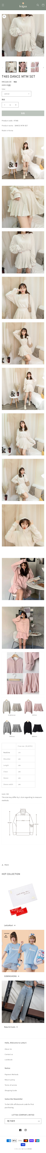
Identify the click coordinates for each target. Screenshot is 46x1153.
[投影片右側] (43, 67)
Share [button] (6, 865)
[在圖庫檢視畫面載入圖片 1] (11, 67)
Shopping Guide (11, 1090)
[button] (3, 5)
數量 (3, 100)
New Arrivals (9, 1027)
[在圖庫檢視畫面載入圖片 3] (23, 67)
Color (3, 89)
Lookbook (9, 1060)
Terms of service (11, 1085)
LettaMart (8, 925)
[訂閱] (38, 1121)
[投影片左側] (2, 67)
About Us (8, 1049)
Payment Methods (11, 1074)
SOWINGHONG (10, 976)
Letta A (20, 1148)
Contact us (9, 1054)
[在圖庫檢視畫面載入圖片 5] (34, 67)
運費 (9, 85)
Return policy (10, 1080)
